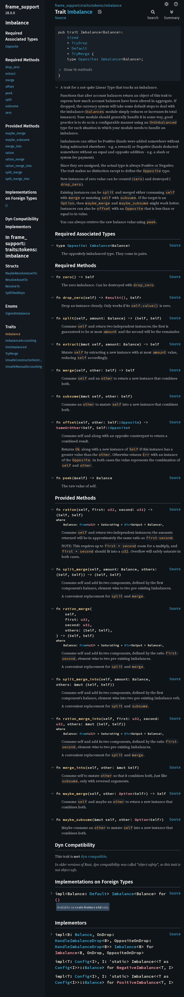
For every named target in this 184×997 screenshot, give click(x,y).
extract (71, 344)
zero (67, 277)
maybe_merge (75, 793)
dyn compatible (93, 856)
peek (67, 478)
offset (69, 422)
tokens (97, 5)
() (123, 297)
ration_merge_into (82, 718)
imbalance (113, 5)
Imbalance (111, 59)
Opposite (87, 59)
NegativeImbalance (138, 967)
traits (85, 5)
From (83, 525)
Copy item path (99, 11)
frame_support (67, 5)
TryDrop (79, 43)
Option (125, 793)
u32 (111, 509)
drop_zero (73, 297)
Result (112, 297)
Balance (83, 934)
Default (79, 48)
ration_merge (76, 608)
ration (69, 509)
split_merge (75, 569)
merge (68, 370)
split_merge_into (81, 679)
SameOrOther (68, 427)
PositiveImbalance (138, 982)
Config (82, 961)
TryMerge (81, 53)
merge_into (74, 767)
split (68, 318)
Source (60, 18)
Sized (72, 37)
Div (127, 525)
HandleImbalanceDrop (78, 940)
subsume (71, 396)
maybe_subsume (77, 819)
